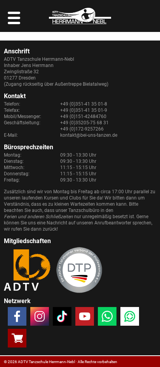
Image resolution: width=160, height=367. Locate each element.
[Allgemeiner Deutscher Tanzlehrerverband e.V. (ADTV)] (27, 270)
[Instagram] (39, 318)
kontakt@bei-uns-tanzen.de (88, 135)
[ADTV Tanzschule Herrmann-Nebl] (80, 16)
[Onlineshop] (17, 340)
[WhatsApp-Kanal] (129, 318)
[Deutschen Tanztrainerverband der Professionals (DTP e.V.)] (79, 270)
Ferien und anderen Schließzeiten (38, 216)
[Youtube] (84, 318)
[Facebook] (17, 318)
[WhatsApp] (107, 318)
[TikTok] (62, 318)
